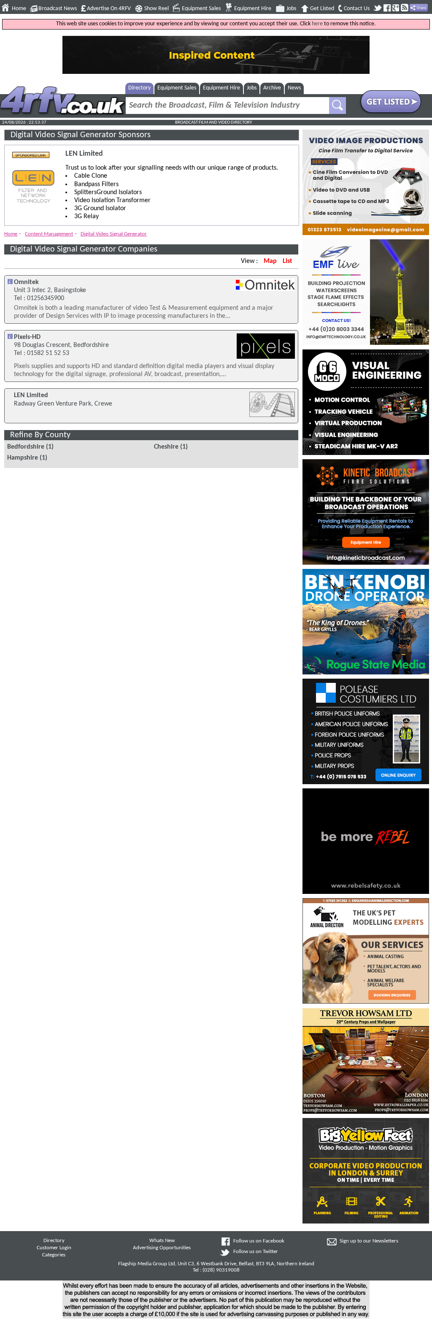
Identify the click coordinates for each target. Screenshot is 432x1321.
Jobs (291, 8)
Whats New (162, 1240)
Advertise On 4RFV (109, 8)
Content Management (49, 234)
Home (19, 8)
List (287, 261)
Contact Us (357, 8)
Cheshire (166, 447)
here (317, 24)
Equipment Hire (252, 8)
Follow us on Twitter (255, 1251)
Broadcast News (57, 8)
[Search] (337, 105)
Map (270, 261)
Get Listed (322, 8)
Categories (53, 1255)
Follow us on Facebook (258, 1241)
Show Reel (156, 8)
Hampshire (22, 458)
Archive (272, 88)
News (294, 88)
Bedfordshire (25, 447)
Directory (139, 88)
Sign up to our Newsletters (369, 1241)
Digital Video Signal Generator (114, 234)
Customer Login (54, 1248)
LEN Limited (84, 153)
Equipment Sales (201, 8)
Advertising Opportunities (162, 1248)
